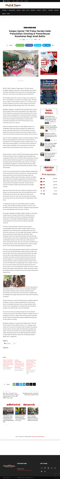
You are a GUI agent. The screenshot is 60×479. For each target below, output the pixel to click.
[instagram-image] (3, 443)
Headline (9, 17)
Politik (27, 10)
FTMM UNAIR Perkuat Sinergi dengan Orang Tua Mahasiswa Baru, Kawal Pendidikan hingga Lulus (8, 418)
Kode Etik (26, 1)
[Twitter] (20, 384)
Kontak (21, 1)
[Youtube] (41, 471)
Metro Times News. (13, 477)
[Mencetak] (27, 384)
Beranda (4, 17)
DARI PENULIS (29, 404)
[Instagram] (45, 468)
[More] (52, 45)
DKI (46, 130)
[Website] (55, 468)
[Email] (30, 384)
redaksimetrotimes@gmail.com (24, 470)
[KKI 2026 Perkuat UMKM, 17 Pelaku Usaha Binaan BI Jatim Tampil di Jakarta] (42, 127)
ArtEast (33, 477)
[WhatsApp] (14, 384)
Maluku (34, 27)
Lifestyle (44, 10)
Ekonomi (18, 10)
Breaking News (18, 414)
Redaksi (17, 1)
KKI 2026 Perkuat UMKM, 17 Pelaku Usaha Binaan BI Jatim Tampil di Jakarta (51, 127)
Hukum (23, 10)
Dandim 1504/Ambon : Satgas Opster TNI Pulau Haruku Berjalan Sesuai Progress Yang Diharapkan (8, 363)
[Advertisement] (40, 5)
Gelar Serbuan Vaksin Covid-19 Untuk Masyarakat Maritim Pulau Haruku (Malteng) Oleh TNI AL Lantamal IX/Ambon (31, 364)
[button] (58, 10)
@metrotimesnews (38, 436)
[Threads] (45, 471)
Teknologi (33, 10)
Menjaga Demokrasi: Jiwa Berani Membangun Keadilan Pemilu (30, 394)
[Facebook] (17, 384)
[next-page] (6, 425)
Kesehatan (50, 10)
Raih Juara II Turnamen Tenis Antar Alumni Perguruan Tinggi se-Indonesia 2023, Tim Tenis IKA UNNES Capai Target (11, 395)
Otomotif (39, 10)
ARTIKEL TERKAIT (13, 404)
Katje (24, 39)
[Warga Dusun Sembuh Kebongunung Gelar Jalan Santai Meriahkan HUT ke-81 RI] (20, 411)
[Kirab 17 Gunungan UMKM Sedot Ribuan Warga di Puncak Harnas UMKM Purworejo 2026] (33, 411)
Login (14, 1)
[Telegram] (24, 384)
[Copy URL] (34, 384)
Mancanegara (12, 10)
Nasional (4, 10)
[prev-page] (4, 425)
